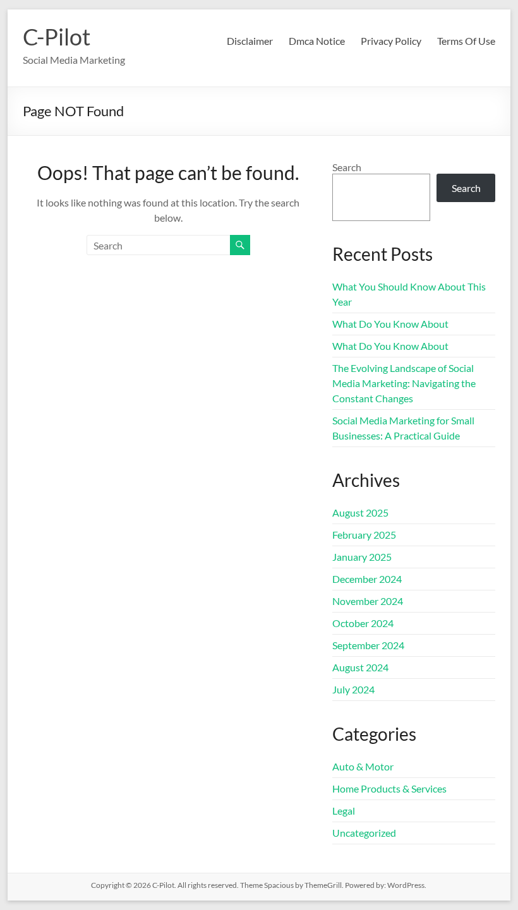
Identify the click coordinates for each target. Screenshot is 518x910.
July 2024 (353, 689)
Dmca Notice (317, 41)
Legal (343, 811)
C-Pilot (56, 37)
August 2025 (360, 512)
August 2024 (360, 667)
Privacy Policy (391, 41)
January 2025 (362, 557)
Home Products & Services (389, 788)
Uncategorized (364, 833)
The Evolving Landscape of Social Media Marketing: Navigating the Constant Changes (404, 383)
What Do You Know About (390, 324)
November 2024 (367, 601)
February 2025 (364, 535)
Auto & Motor (363, 766)
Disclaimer (250, 41)
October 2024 (363, 623)
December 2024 (367, 579)
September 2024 (368, 645)
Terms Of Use (466, 41)
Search (346, 167)
